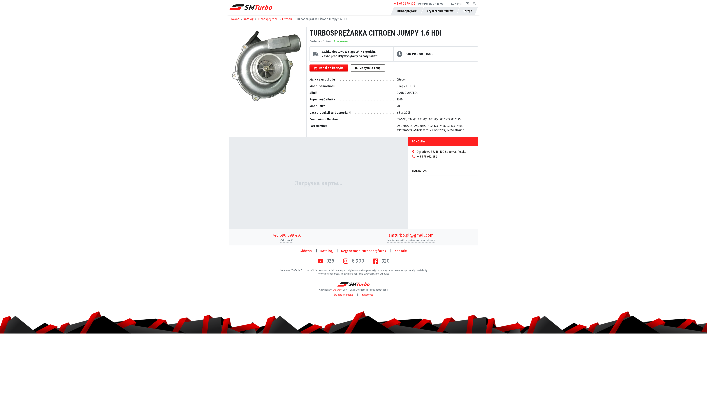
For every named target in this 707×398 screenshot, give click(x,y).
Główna (234, 19)
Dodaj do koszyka (331, 68)
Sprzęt (467, 11)
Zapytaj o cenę (370, 68)
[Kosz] (467, 4)
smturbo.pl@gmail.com (411, 235)
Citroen (287, 19)
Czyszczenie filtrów (440, 11)
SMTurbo (337, 289)
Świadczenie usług (344, 294)
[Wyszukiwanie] (474, 4)
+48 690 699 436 (404, 3)
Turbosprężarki (267, 19)
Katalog (248, 19)
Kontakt (400, 251)
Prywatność (367, 294)
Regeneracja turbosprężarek (363, 251)
